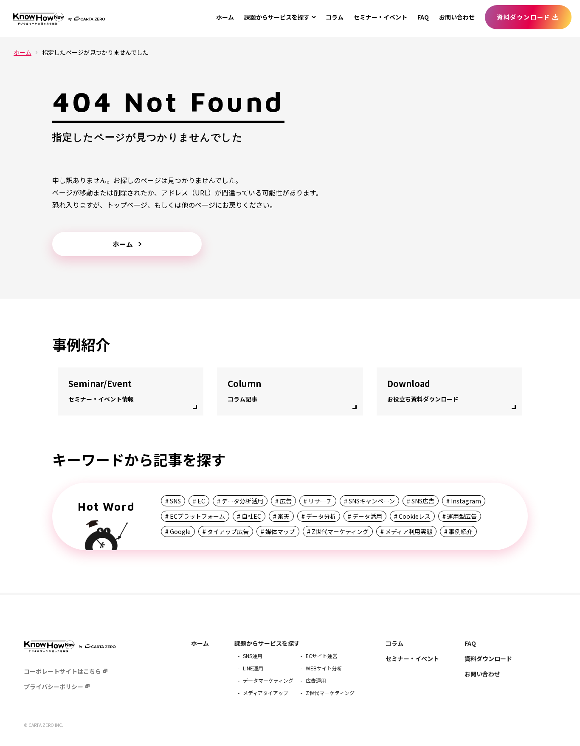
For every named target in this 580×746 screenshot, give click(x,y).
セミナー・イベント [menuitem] (380, 17)
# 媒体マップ (278, 531)
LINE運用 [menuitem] (253, 668)
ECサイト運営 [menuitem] (322, 655)
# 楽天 (281, 516)
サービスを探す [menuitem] (277, 17)
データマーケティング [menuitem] (268, 680)
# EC (199, 501)
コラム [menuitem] (334, 17)
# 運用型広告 (459, 516)
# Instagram (463, 501)
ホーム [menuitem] (225, 17)
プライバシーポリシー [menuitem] (53, 686)
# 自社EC (249, 516)
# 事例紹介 (458, 531)
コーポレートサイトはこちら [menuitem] (62, 671)
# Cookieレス (412, 516)
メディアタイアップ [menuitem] (265, 692)
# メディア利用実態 (406, 531)
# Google (178, 531)
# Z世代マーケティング (338, 531)
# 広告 (283, 501)
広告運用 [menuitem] (316, 680)
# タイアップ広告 (226, 531)
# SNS (173, 501)
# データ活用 (365, 516)
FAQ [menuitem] (423, 17)
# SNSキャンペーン (369, 501)
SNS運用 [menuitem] (252, 655)
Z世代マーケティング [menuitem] (330, 692)
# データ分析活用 (240, 501)
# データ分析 (318, 516)
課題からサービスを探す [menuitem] (267, 643)
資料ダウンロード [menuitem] (524, 17)
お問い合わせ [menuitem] (457, 17)
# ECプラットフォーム (195, 516)
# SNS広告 (420, 501)
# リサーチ (318, 501)
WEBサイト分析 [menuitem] (324, 668)
